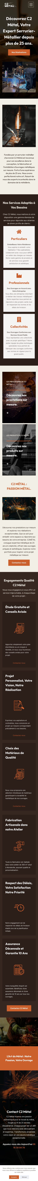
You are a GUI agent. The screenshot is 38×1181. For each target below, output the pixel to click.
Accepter (14, 1177)
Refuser (24, 1177)
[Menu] (31, 4)
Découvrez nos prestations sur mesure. (16, 399)
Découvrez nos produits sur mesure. (16, 450)
